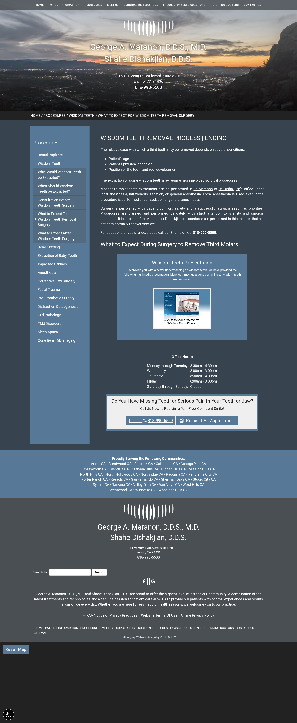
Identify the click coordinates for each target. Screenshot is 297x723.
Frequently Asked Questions (184, 4)
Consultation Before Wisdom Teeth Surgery (56, 202)
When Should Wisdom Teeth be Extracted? (55, 188)
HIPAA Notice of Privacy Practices (110, 615)
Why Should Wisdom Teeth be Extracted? (59, 175)
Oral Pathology (49, 315)
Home (40, 4)
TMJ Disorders (49, 323)
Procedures (93, 4)
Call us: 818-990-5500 (151, 420)
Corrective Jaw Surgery (56, 281)
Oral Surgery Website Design (138, 637)
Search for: (40, 572)
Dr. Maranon (203, 189)
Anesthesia (47, 272)
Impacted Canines (52, 264)
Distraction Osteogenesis (58, 306)
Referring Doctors (225, 4)
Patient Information (64, 4)
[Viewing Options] (8, 714)
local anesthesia (114, 194)
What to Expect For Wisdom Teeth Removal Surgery (57, 219)
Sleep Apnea (48, 332)
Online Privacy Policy (197, 615)
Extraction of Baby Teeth (57, 255)
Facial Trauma (49, 289)
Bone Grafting (49, 247)
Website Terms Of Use (159, 615)
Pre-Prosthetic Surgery (56, 298)
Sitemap (40, 633)
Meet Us (113, 4)
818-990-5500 (148, 87)
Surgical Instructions (141, 4)
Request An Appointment (210, 420)
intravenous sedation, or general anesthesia (165, 194)
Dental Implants (50, 155)
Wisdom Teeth (82, 115)
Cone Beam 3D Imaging (56, 340)
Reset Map (15, 649)
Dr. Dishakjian (229, 189)
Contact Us (252, 4)
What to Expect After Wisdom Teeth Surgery (56, 236)
